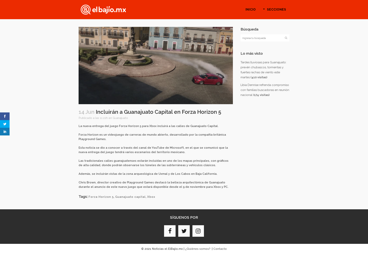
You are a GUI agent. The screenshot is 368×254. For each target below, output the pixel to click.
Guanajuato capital (130, 197)
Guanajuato (120, 118)
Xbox (151, 197)
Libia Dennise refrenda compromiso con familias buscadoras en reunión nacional (265, 90)
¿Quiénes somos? (197, 249)
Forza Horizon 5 (101, 197)
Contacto (220, 249)
